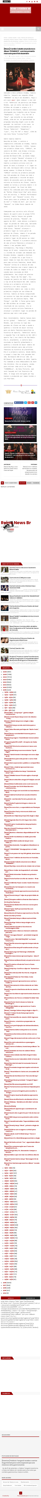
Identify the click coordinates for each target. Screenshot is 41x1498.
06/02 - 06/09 (9, 1225)
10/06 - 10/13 (8, 1178)
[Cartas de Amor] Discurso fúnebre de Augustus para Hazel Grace (21, 639)
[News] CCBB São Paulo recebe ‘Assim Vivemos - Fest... (21, 883)
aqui (13, 100)
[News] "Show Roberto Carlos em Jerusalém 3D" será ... (21, 1072)
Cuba (19, 37)
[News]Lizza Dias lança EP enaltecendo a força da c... (21, 948)
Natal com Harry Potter (12, 916)
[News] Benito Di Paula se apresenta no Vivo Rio (21, 913)
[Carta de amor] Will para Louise (20, 578)
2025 (5, 674)
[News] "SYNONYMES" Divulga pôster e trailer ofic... (20, 850)
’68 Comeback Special (30, 1485)
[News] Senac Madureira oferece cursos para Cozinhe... (21, 905)
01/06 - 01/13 (8, 1279)
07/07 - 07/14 (9, 1212)
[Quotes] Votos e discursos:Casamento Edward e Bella (22, 568)
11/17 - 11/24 (8, 708)
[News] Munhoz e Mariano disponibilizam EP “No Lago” (21, 833)
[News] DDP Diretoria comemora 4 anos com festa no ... (20, 747)
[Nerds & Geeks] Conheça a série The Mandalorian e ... (18, 829)
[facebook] (27, 1)
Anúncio (11, 1298)
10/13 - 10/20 (8, 1176)
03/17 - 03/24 (9, 1253)
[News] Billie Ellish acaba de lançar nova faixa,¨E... (18, 841)
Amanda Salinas (33, 1496)
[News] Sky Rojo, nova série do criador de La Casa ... (22, 867)
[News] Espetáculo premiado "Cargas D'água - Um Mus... (21, 1081)
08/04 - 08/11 (9, 1202)
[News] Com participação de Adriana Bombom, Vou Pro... (21, 1026)
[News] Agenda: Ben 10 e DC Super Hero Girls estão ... (20, 821)
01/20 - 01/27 (9, 1274)
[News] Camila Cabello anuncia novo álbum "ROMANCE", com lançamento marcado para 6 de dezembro (20, 455)
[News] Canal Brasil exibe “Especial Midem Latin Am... (21, 1122)
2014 (4, 1293)
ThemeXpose (13, 1496)
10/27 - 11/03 (8, 1171)
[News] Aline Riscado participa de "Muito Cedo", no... (21, 730)
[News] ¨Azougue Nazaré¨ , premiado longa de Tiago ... (21, 936)
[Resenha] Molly (10, 1106)
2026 (5, 672)
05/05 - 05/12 (9, 1235)
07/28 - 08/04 (9, 1204)
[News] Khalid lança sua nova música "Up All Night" (20, 751)
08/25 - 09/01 (9, 1194)
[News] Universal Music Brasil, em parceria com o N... (22, 961)
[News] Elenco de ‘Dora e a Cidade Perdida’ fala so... (21, 998)
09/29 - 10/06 (9, 1181)
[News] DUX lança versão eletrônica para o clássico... (20, 726)
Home (5, 37)
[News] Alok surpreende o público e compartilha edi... (22, 763)
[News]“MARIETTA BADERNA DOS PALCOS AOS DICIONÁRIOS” (24, 617)
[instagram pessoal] (37, 1)
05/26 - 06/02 (9, 1228)
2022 (5, 682)
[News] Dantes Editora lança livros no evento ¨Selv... (20, 1030)
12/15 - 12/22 (8, 697)
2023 (5, 680)
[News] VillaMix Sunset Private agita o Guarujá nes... (21, 776)
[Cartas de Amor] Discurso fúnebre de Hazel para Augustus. (23, 607)
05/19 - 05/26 (9, 1230)
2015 (4, 1290)
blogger (22, 483)
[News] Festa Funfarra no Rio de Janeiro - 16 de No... (21, 879)
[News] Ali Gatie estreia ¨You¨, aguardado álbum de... (22, 1143)
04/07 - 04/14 (9, 1246)
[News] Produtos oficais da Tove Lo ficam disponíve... (19, 965)
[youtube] (32, 1)
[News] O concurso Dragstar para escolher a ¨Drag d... (20, 1092)
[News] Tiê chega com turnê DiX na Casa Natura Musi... (21, 791)
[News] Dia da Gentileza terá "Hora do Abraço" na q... (21, 1076)
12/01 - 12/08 (8, 703)
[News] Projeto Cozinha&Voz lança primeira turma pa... (20, 825)
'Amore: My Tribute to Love (10, 1482)
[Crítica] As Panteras (12, 902)
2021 (4, 685)
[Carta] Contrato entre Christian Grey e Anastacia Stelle (22, 587)
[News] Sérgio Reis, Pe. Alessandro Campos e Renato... (20, 1151)
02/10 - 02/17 (9, 1267)
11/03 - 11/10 (8, 1168)
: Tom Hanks (17, 1485)
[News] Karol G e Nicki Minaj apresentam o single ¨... (22, 1139)
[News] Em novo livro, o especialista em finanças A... (22, 808)
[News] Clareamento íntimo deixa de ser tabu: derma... (21, 986)
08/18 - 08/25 (9, 1197)
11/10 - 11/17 (8, 710)
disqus (29, 483)
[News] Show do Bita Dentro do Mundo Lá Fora (21, 1099)
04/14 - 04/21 (9, 1243)
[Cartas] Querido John (16, 648)
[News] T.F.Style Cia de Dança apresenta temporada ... (19, 1014)
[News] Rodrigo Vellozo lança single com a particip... (19, 923)
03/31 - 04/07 (9, 1248)
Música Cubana (14, 39)
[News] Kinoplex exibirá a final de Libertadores (21, 899)
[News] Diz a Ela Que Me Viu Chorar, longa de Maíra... (20, 973)
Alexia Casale (8, 418)
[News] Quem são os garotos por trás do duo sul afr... (21, 1113)
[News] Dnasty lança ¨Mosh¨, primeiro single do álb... (21, 1126)
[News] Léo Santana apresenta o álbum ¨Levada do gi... (21, 1164)
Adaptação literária (10, 432)
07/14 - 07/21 (9, 1209)
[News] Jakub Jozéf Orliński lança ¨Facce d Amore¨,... (19, 1134)
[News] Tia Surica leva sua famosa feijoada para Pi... (22, 1087)
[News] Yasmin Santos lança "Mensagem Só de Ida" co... (21, 1160)
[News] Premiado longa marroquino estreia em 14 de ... (21, 1068)
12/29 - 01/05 (9, 692)
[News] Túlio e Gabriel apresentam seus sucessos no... (19, 768)
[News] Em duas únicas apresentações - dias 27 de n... (21, 957)
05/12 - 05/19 (9, 1233)
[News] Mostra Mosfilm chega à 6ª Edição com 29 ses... (22, 780)
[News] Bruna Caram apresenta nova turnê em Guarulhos (21, 892)
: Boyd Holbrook (7, 1485)
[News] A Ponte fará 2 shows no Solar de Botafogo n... (18, 1003)
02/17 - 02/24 (9, 1264)
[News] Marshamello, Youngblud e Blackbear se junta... (21, 846)
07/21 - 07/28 (9, 1207)
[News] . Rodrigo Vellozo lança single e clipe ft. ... (21, 1010)
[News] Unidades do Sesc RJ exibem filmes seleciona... (19, 1051)
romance (21, 41)
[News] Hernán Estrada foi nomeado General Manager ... (20, 1064)
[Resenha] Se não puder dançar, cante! (17, 421)
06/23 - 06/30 (9, 1217)
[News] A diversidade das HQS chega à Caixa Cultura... (20, 1055)
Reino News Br (16, 523)
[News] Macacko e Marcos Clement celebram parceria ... (20, 931)
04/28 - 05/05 (9, 1238)
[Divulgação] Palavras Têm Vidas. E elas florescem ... (18, 977)
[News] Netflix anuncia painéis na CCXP (18, 1084)
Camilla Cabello (12, 37)
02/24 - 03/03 (9, 1261)
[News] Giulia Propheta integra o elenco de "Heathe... (20, 804)
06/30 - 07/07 (9, 1215)
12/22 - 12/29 (8, 695)
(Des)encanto (25, 1482)
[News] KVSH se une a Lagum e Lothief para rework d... (20, 1130)
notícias (25, 39)
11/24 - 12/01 (8, 705)
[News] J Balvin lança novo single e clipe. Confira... (19, 722)
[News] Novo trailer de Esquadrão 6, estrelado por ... (21, 871)
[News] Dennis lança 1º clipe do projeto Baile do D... (21, 896)
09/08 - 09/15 (9, 1189)
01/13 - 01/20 (8, 1277)
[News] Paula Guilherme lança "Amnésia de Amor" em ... (20, 772)
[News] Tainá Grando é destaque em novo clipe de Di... (21, 755)
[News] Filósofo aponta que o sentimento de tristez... (20, 1109)
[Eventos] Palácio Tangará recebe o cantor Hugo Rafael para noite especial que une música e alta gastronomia (19, 1463)
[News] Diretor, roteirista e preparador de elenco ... (19, 1022)
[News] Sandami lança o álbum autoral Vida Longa (20, 919)
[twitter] (29, 1)
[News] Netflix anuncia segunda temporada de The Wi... (21, 944)
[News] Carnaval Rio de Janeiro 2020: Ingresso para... (21, 1018)
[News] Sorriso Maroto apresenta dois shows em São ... (22, 994)
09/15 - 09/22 (9, 1186)
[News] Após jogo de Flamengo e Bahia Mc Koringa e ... (19, 952)
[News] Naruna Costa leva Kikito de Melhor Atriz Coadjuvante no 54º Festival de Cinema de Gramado (24, 628)
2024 (5, 677)
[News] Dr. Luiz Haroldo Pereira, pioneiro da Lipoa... (20, 800)
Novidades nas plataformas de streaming (16, 60)
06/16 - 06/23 (9, 1220)
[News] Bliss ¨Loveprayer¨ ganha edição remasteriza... (18, 713)
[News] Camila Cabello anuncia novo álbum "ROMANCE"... (20, 862)
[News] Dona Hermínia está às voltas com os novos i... (20, 1035)
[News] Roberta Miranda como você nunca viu (21, 784)
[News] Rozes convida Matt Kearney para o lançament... (20, 734)
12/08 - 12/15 (8, 700)
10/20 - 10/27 (9, 1173)
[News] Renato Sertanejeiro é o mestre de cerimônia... (19, 888)
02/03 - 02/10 (9, 1269)
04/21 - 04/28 (9, 1241)
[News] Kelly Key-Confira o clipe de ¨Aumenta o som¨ (21, 969)
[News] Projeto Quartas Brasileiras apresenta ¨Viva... (21, 1096)
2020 (5, 687)
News (20, 39)
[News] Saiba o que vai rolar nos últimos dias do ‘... (21, 1155)
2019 (4, 690)
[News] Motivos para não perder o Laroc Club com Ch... (20, 759)
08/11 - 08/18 (8, 1199)
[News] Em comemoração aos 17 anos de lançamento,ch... (19, 1147)
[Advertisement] (13, 548)
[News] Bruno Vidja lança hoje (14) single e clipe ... (21, 816)
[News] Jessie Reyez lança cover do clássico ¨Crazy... (20, 717)
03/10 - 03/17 (9, 1256)
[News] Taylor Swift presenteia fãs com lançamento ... (18, 909)
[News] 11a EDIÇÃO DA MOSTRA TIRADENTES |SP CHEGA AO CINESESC (24, 597)
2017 (4, 1285)
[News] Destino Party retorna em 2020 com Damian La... (20, 812)
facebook (36, 483)
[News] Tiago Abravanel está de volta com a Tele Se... (22, 1039)
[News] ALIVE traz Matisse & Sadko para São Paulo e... (20, 837)
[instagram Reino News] (35, 1)
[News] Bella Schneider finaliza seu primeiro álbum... (20, 875)
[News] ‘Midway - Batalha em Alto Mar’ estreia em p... (21, 1103)
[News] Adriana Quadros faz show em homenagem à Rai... (18, 927)
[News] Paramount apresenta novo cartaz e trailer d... (20, 982)
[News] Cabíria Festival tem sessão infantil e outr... (20, 795)
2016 (4, 1288)
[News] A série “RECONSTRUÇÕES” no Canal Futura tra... (19, 940)
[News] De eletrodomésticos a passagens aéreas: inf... (19, 1043)
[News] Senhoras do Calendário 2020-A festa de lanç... (22, 1060)
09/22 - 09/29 (9, 1183)
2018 (4, 1283)
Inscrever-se (30, 1298)
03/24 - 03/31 (9, 1251)
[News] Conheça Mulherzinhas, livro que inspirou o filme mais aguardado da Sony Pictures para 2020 (20, 437)
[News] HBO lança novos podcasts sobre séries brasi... (21, 1118)
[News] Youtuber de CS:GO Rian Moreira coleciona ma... (18, 787)
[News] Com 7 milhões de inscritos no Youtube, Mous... (21, 858)
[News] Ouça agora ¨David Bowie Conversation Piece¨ (21, 738)
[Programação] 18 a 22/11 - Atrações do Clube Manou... (20, 743)
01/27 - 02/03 (9, 1272)
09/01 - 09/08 (9, 1191)
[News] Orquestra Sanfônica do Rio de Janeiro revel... (21, 990)
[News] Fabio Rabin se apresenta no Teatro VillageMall (20, 1007)
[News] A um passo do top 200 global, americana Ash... (22, 854)
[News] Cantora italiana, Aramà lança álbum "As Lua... (21, 1047)
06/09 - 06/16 (9, 1222)
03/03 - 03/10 (9, 1259)
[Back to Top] (20, 1493)
